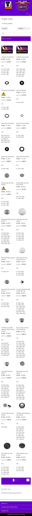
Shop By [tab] (4, 28)
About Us (4, 503)
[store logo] (8, 5)
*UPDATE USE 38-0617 (7, 57)
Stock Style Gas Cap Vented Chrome (21, 258)
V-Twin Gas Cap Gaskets (8, 90)
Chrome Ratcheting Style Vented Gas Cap (23, 290)
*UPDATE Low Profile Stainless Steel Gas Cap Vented (8, 329)
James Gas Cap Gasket (7, 123)
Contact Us (4, 511)
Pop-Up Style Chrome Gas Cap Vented (22, 328)
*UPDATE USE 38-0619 (22, 57)
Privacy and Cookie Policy (9, 507)
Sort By (15, 28)
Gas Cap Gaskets (21, 90)
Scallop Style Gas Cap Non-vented (22, 183)
